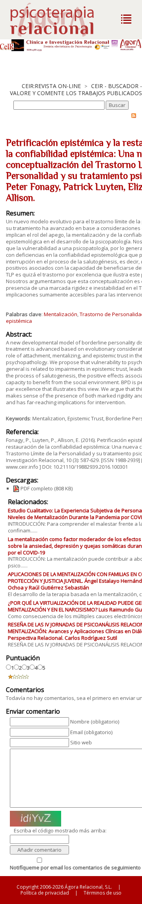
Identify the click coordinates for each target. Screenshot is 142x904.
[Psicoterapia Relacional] (60, 19)
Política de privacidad (45, 892)
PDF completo (36, 488)
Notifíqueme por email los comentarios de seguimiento (75, 867)
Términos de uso (102, 892)
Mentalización (60, 314)
